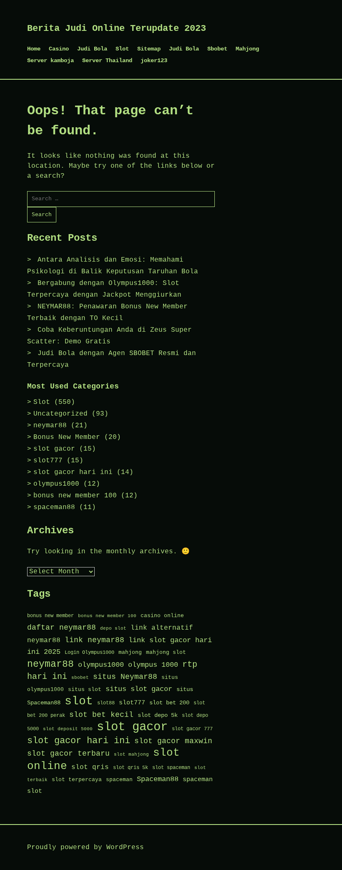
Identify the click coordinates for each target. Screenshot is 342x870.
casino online (162, 616)
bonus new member (50, 616)
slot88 (106, 703)
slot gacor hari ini (73, 472)
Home (33, 48)
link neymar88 (94, 640)
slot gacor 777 (192, 729)
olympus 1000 (153, 665)
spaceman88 (54, 507)
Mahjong (247, 48)
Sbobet (217, 48)
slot (79, 701)
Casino (59, 48)
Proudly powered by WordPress (85, 847)
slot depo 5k (158, 715)
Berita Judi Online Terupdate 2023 (116, 28)
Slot (122, 48)
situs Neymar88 (125, 677)
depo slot (113, 628)
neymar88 (50, 425)
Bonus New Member (66, 437)
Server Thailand (107, 60)
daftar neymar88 (61, 627)
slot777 (48, 460)
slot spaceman (171, 768)
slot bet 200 (169, 703)
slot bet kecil (101, 715)
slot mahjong (131, 754)
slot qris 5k (130, 768)
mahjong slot (166, 652)
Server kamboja (50, 60)
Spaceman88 (158, 779)
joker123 (154, 60)
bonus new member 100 (75, 495)
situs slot (84, 689)
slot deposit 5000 (68, 728)
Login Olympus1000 (89, 653)
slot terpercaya (77, 780)
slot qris (90, 767)
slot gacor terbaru (68, 753)
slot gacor (54, 449)
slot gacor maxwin (173, 741)
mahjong (130, 652)
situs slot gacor (139, 689)
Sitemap (149, 48)
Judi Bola (92, 48)
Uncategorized (60, 414)
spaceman (119, 780)
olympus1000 (56, 484)
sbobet (80, 677)
